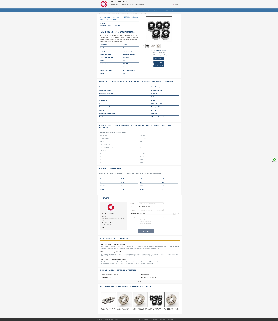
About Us (99, 319)
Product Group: (104, 64)
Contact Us (105, 319)
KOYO (141, 186)
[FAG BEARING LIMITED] (104, 4)
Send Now (146, 231)
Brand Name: (103, 44)
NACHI (102, 189)
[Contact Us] (274, 160)
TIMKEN (102, 186)
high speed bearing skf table (111, 252)
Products (103, 13)
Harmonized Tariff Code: (107, 57)
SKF (141, 178)
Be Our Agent (159, 66)
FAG (141, 182)
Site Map (111, 319)
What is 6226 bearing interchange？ (159, 55)
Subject (132, 210)
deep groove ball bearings (111, 13)
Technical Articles (129, 10)
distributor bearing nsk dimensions (113, 244)
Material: (102, 73)
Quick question (135, 213)
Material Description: (106, 70)
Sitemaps (116, 319)
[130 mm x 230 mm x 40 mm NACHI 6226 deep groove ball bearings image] (159, 29)
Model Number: (104, 48)
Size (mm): (102, 117)
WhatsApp (159, 62)
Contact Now (158, 58)
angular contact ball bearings (144, 10)
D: (100, 67)
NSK (101, 178)
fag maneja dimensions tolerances (113, 260)
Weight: (102, 60)
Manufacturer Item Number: (107, 113)
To (131, 206)
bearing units (156, 10)
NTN (101, 182)
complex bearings (169, 10)
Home (106, 10)
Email (132, 203)
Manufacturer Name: (105, 54)
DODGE (142, 189)
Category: (102, 51)
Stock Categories (116, 10)
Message (132, 217)
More (139, 281)
